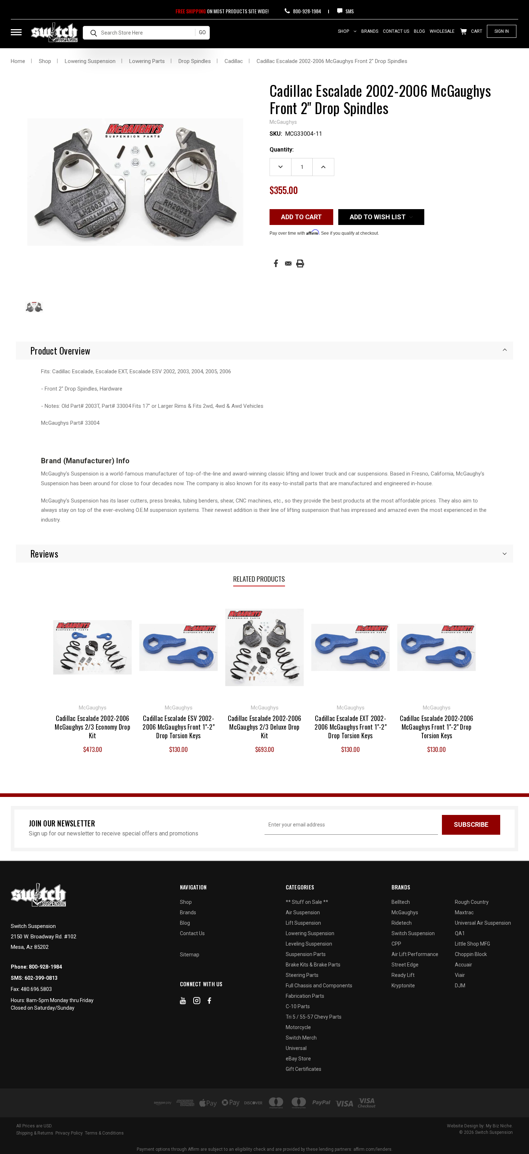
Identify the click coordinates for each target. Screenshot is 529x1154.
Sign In (501, 31)
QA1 (460, 933)
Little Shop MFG (472, 944)
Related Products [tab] (259, 578)
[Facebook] (275, 263)
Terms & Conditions (104, 1133)
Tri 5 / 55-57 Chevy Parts (314, 1017)
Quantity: (282, 149)
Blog (419, 31)
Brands (369, 31)
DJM (460, 985)
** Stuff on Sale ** (307, 902)
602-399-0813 (41, 978)
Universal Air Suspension (483, 923)
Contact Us (396, 31)
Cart (476, 31)
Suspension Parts (306, 954)
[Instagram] (196, 1002)
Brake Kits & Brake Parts (313, 965)
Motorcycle (298, 1027)
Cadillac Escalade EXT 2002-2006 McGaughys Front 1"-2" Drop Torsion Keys (350, 726)
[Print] (300, 263)
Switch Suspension (413, 933)
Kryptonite (403, 985)
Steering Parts (302, 975)
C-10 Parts (298, 1006)
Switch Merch (301, 1038)
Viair (460, 975)
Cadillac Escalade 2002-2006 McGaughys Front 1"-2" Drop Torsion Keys (437, 726)
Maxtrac (464, 912)
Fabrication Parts (305, 996)
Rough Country (472, 902)
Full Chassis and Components (319, 985)
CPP (396, 944)
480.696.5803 (36, 989)
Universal (296, 1048)
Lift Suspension (303, 923)
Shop (344, 31)
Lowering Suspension (310, 933)
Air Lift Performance (415, 954)
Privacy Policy (69, 1133)
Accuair (463, 965)
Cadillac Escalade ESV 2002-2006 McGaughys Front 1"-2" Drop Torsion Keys (178, 726)
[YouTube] (183, 1002)
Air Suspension (303, 912)
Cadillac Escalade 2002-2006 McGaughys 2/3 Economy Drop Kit (92, 726)
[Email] (288, 263)
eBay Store (298, 1058)
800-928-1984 (306, 11)
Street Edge (405, 965)
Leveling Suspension (309, 944)
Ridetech (402, 923)
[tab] (264, 351)
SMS (349, 11)
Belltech (401, 902)
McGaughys (405, 912)
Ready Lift (403, 975)
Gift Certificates (303, 1069)
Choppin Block (471, 954)
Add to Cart (92, 646)
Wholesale (442, 31)
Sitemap (189, 954)
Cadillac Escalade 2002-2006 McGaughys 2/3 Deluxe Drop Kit (265, 726)
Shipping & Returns (34, 1133)
